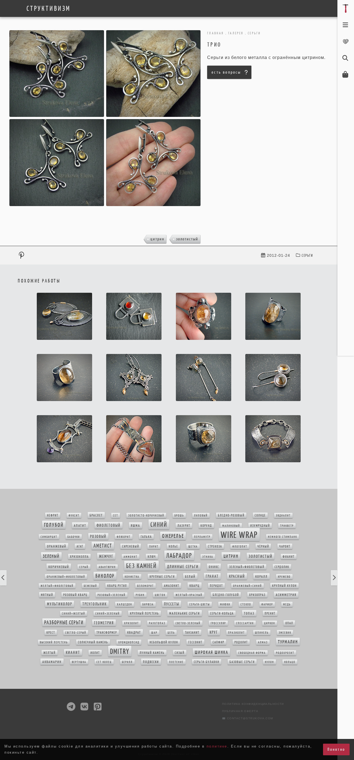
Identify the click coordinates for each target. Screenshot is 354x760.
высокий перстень (54, 642)
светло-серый (75, 633)
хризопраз (257, 595)
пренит (270, 613)
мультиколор (59, 604)
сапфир (218, 642)
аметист (102, 546)
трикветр (287, 526)
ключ (152, 557)
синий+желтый (73, 613)
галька (146, 537)
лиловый (201, 515)
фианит (289, 557)
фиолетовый (109, 525)
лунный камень (152, 653)
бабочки (73, 537)
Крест (50, 633)
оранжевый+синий (247, 586)
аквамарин (52, 661)
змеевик (285, 633)
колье (173, 546)
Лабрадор (179, 555)
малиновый (231, 526)
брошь (179, 515)
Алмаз (263, 642)
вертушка (79, 662)
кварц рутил (117, 586)
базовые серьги (242, 662)
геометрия (104, 622)
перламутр (202, 537)
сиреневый (130, 546)
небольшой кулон (164, 642)
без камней (141, 566)
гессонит (195, 642)
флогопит (239, 546)
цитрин (157, 239)
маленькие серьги (184, 613)
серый (83, 567)
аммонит (130, 557)
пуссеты (171, 604)
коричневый (58, 566)
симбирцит (49, 537)
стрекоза (215, 546)
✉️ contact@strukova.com (247, 718)
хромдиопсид (128, 642)
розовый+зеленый (112, 595)
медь (287, 604)
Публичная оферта (240, 711)
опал (289, 623)
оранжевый (56, 546)
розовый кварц (75, 595)
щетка (193, 546)
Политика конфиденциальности (253, 703)
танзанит (192, 633)
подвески (151, 661)
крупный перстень (144, 613)
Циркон (269, 623)
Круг (214, 632)
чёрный (263, 546)
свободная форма (252, 653)
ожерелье (173, 536)
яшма (135, 525)
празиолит (236, 633)
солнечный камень (93, 642)
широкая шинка (211, 652)
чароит (284, 546)
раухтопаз (157, 623)
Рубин (140, 595)
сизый (179, 653)
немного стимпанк (282, 537)
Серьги (307, 255)
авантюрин (107, 567)
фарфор (267, 604)
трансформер (107, 633)
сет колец (104, 662)
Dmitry (119, 651)
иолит (95, 653)
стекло (246, 604)
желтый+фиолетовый (57, 586)
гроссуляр (218, 623)
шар (154, 633)
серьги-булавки (206, 662)
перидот (216, 586)
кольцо (289, 662)
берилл (127, 662)
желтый (49, 653)
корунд (206, 526)
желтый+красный (189, 595)
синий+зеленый (107, 613)
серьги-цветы (199, 604)
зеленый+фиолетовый (246, 567)
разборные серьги (64, 622)
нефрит (52, 515)
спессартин (245, 623)
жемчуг (106, 556)
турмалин (288, 642)
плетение (176, 662)
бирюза (148, 604)
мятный (47, 595)
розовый (98, 536)
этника (207, 557)
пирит (153, 546)
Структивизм (49, 8)
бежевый (90, 586)
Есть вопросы (226, 72)
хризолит (131, 623)
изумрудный (260, 526)
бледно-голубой (226, 595)
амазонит (171, 586)
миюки (225, 604)
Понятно (336, 749)
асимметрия (286, 594)
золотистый (187, 239)
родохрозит (285, 653)
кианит (73, 652)
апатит (80, 525)
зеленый (51, 556)
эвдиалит (283, 515)
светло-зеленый (188, 623)
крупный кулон (284, 586)
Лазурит (184, 526)
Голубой (54, 525)
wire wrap (239, 534)
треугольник (94, 604)
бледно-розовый (231, 515)
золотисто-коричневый (146, 515)
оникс (214, 566)
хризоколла (79, 557)
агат (80, 546)
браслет (96, 515)
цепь (171, 633)
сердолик (282, 567)
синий (158, 524)
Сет (115, 515)
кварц (194, 585)
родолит (241, 642)
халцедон (124, 604)
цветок (160, 595)
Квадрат (134, 632)
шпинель (262, 633)
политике (217, 746)
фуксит (74, 515)
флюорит (124, 537)
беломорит (145, 586)
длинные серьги (183, 566)
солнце (260, 515)
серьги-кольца (222, 613)
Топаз (249, 613)
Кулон (269, 662)
